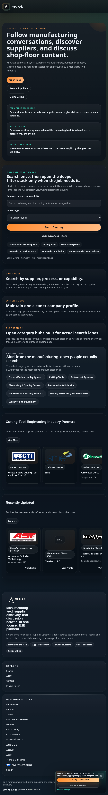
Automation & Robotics (53, 251)
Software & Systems (70, 244)
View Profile (30, 568)
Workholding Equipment (22, 401)
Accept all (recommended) (78, 780)
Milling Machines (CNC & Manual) (69, 393)
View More (13, 440)
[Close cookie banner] (101, 776)
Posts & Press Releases (17, 719)
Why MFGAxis (10, 789)
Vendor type (13, 210)
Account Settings (45, 257)
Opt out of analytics (78, 785)
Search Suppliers (18, 88)
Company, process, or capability (23, 196)
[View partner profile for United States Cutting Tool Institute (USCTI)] (23, 465)
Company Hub (28, 257)
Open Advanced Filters (54, 235)
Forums (10, 709)
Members (11, 724)
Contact (10, 680)
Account (10, 749)
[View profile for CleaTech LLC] (59, 550)
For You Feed (12, 704)
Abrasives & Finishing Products (84, 251)
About (9, 675)
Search (9, 670)
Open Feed (15, 79)
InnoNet (37, 789)
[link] (23, 465)
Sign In (9, 769)
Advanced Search (14, 739)
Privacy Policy (13, 685)
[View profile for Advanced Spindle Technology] (23, 550)
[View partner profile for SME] (59, 465)
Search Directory (54, 227)
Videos (9, 714)
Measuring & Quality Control (22, 251)
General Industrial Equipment (23, 244)
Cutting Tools (49, 244)
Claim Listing (16, 96)
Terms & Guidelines (15, 759)
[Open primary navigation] (102, 6)
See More (12, 521)
